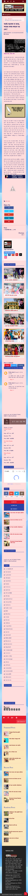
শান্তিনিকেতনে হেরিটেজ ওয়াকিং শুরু (11, 310)
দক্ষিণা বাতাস (10, 18)
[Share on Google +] (9, 214)
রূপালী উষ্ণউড (7, 665)
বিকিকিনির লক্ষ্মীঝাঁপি (8, 638)
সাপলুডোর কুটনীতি (8, 674)
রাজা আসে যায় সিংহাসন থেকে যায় (16, 519)
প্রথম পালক (7, 632)
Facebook (20, 365)
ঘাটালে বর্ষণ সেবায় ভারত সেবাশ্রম (11, 295)
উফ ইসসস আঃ (7, 587)
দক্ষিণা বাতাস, (7, 34)
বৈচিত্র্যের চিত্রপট (8, 647)
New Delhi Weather (8, 441)
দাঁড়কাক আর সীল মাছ (13, 825)
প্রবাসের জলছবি (8, 635)
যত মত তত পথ (7, 653)
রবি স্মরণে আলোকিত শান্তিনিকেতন (11, 280)
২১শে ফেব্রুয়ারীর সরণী (9, 569)
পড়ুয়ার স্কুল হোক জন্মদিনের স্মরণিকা (11, 325)
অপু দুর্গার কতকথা (8, 575)
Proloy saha (11, 372)
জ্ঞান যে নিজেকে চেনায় (13, 751)
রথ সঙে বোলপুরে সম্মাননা (9, 341)
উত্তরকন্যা (7, 584)
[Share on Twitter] (9, 211)
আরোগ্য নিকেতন (8, 581)
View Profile (10, 252)
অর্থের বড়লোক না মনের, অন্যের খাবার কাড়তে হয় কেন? (12, 26)
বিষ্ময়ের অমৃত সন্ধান (8, 644)
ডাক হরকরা (7, 617)
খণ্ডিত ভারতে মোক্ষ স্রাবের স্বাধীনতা (17, 512)
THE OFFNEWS (5, 894)
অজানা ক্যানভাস (8, 572)
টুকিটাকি (6, 611)
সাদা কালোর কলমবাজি (8, 671)
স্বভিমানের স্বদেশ (8, 677)
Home (6, 18)
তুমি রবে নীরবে (11, 818)
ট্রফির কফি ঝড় (7, 614)
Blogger (7, 365)
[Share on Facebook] (9, 207)
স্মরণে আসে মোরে (8, 680)
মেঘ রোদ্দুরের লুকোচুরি (8, 650)
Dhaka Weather (7, 453)
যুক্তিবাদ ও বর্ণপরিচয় (8, 656)
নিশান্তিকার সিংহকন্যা (9, 629)
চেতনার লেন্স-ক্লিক (8, 602)
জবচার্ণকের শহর (7, 605)
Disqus (14, 365)
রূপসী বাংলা (7, 662)
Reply (11, 379)
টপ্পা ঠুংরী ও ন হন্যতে (8, 608)
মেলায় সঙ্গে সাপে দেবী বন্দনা (14, 838)
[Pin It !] (9, 221)
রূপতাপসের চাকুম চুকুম (8, 659)
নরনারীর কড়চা (7, 623)
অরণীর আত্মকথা (7, 578)
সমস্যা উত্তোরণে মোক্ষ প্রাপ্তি (14, 745)
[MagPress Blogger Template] (14, 7)
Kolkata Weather (8, 429)
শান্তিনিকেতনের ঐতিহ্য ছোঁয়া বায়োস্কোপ (12, 356)
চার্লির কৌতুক (7, 596)
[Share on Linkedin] (9, 218)
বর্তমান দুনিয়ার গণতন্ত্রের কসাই (14, 738)
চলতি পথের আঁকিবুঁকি (8, 593)
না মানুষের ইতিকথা (8, 626)
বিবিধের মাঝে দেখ (8, 641)
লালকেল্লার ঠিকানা (8, 668)
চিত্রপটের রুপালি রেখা (8, 599)
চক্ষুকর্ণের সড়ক (7, 590)
